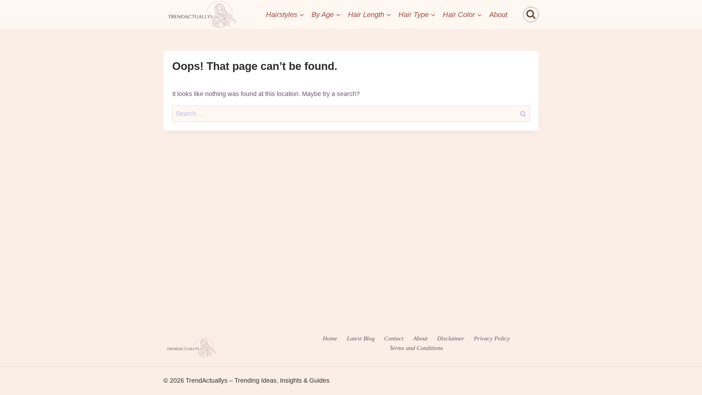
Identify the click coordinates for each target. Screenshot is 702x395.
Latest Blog (361, 338)
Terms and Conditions (416, 348)
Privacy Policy (492, 338)
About (498, 14)
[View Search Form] (531, 14)
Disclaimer (450, 338)
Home (330, 338)
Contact (393, 338)
